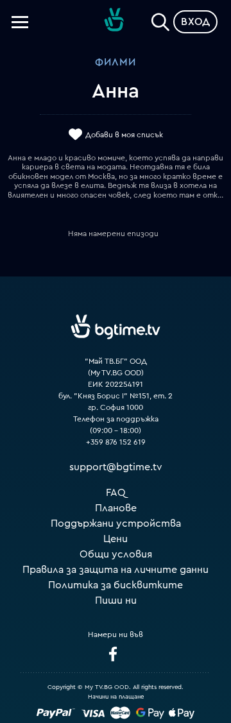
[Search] (160, 19)
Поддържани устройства (116, 523)
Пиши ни (116, 600)
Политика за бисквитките (115, 585)
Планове (116, 508)
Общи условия (116, 554)
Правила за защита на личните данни (115, 570)
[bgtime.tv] (115, 326)
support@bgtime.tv (115, 467)
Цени (115, 539)
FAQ (116, 493)
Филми (115, 62)
